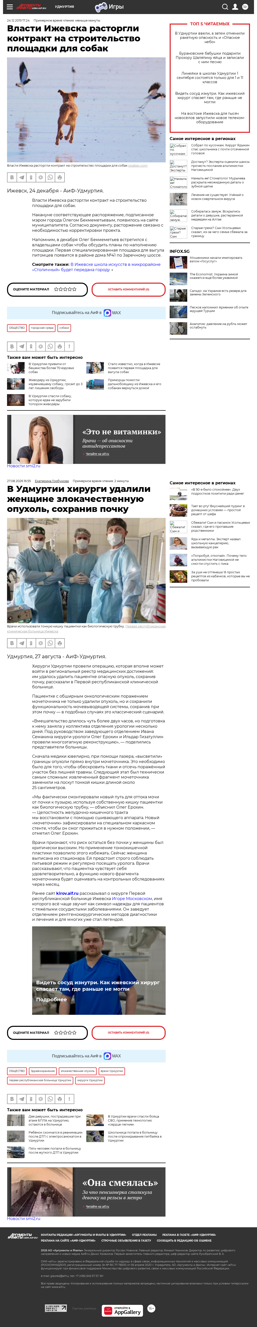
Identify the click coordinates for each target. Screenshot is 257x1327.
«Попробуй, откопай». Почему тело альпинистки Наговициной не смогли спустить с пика (219, 560)
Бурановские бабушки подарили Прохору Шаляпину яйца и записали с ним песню (210, 57)
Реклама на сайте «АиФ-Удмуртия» (68, 1240)
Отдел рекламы (144, 1235)
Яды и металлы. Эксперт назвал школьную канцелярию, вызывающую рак (216, 543)
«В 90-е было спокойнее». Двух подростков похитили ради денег (217, 491)
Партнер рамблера (84, 1308)
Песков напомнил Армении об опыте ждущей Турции (219, 309)
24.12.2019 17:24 (18, 20)
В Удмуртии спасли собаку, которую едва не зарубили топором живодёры (50, 400)
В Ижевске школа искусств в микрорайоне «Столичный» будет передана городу (96, 267)
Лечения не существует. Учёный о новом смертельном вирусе (217, 197)
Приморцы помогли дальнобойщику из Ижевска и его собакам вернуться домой (134, 384)
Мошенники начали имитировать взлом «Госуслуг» (216, 259)
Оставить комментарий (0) (128, 289)
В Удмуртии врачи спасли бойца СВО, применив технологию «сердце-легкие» (133, 1120)
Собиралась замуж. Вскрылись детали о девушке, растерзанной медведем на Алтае (217, 215)
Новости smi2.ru (23, 466)
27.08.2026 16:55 (19, 481)
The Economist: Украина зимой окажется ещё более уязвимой (214, 276)
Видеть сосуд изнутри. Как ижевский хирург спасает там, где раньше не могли (210, 97)
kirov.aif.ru (67, 893)
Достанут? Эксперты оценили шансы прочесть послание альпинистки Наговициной (220, 166)
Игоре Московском (132, 898)
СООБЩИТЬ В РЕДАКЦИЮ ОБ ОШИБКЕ (184, 1240)
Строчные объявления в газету (126, 1240)
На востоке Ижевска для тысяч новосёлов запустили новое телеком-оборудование (210, 118)
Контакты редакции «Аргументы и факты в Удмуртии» (83, 1235)
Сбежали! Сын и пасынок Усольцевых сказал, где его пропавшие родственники (220, 526)
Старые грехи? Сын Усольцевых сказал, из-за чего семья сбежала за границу (219, 232)
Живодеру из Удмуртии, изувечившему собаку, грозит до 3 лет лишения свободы (56, 384)
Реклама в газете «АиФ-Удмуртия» (189, 1235)
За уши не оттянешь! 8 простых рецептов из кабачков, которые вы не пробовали (220, 576)
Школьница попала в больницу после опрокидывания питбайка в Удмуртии (135, 1136)
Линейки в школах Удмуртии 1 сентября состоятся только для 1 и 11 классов (210, 77)
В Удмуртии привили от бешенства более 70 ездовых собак (51, 368)
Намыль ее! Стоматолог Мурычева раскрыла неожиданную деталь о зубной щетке (218, 182)
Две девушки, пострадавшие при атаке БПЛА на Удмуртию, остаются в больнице (55, 1120)
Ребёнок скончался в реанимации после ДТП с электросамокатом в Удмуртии (55, 1136)
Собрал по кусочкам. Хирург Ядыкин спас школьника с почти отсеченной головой (220, 149)
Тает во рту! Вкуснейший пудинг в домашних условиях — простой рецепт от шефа (218, 510)
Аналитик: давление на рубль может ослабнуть (218, 325)
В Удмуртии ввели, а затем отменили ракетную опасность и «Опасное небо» (210, 37)
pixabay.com (138, 165)
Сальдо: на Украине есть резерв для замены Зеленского (218, 292)
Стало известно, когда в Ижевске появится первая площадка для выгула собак (134, 368)
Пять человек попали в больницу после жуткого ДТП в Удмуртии (55, 1150)
